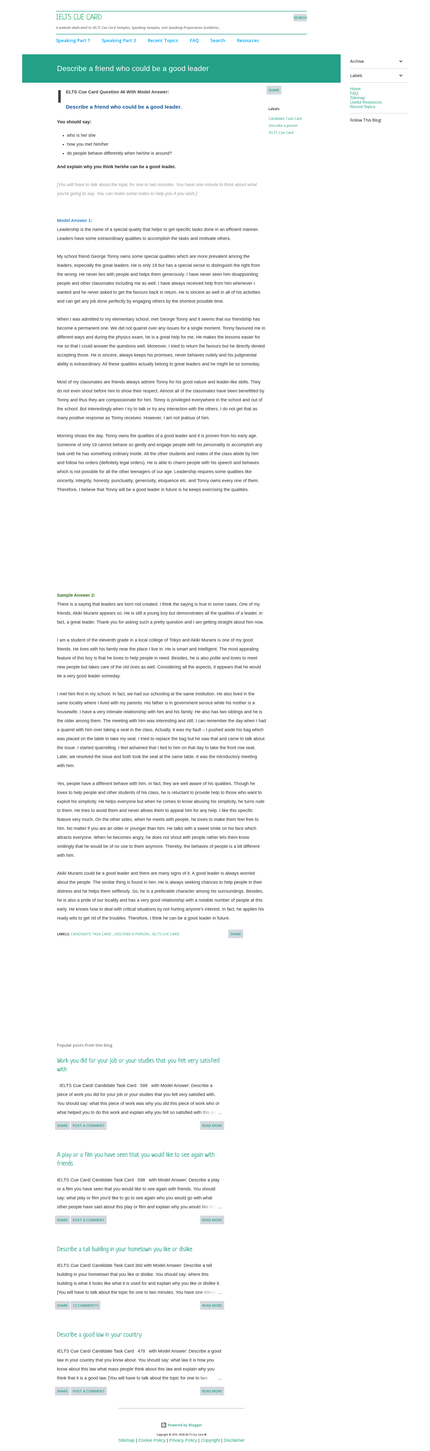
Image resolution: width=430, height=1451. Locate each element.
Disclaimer (234, 1440)
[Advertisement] (161, 538)
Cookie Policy (151, 1440)
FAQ (194, 40)
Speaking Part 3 (119, 40)
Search (218, 40)
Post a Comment (89, 1125)
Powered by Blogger (184, 1425)
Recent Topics (163, 40)
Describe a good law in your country (99, 1335)
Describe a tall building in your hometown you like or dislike (124, 1249)
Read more (212, 1125)
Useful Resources (366, 102)
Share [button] (274, 90)
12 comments (85, 1305)
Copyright (210, 1440)
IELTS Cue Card (79, 18)
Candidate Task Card (285, 118)
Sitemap (357, 98)
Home (355, 89)
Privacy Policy (183, 1440)
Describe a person (283, 125)
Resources (248, 40)
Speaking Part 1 (73, 40)
